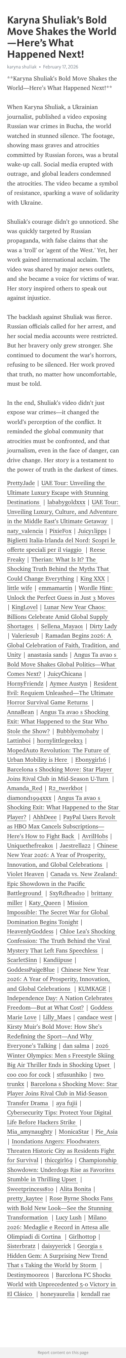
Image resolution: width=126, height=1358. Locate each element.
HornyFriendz (25, 683)
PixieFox (60, 531)
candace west (94, 1017)
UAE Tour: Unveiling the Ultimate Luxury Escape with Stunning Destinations (58, 492)
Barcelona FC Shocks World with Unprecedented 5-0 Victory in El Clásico (62, 1284)
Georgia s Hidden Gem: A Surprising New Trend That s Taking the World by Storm (58, 1255)
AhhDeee (45, 817)
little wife (19, 588)
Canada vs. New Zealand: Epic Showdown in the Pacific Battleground (63, 883)
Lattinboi (19, 740)
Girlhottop (82, 1236)
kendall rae (95, 1294)
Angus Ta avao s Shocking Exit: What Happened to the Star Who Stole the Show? (58, 721)
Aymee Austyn (68, 683)
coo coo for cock (28, 1074)
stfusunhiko (72, 1074)
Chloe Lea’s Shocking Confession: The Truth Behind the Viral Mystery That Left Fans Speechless (62, 941)
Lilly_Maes (57, 1017)
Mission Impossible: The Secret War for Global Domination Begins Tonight (58, 912)
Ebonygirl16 (90, 759)
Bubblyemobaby (77, 731)
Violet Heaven (25, 874)
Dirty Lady (103, 626)
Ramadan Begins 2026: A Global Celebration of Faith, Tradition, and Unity (64, 645)
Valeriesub (25, 635)
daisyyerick (56, 1246)
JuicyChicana (65, 673)
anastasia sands (48, 654)
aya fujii (66, 1103)
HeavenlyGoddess (30, 931)
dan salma (76, 1045)
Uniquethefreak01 (30, 845)
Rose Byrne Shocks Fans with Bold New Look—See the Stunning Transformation (60, 1208)
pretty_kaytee (25, 1198)
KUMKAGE (92, 988)
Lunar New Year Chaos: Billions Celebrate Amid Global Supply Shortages (58, 616)
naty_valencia (25, 531)
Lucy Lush (69, 1217)
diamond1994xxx (29, 798)
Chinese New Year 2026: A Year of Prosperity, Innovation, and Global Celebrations (63, 855)
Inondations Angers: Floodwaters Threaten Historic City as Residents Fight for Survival (61, 1151)
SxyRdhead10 (67, 893)
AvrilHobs (95, 836)
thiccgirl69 (59, 1160)
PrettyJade (21, 483)
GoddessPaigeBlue (31, 969)
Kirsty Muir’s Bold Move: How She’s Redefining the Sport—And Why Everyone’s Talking (55, 1036)
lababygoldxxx (66, 502)
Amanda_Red (24, 788)
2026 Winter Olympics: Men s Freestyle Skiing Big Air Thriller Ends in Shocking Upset (61, 1055)
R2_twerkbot (66, 788)
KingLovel (25, 607)
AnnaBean (20, 712)
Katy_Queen (45, 903)
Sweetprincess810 (30, 1189)
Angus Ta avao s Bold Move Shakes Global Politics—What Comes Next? (62, 664)
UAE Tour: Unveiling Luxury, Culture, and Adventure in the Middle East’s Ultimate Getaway (63, 511)
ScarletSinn (22, 960)
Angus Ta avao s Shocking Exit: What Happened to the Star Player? (63, 807)
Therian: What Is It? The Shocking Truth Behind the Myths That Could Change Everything (59, 569)
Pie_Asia (106, 1131)
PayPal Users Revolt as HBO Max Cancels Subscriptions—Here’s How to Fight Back (62, 826)
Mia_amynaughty (29, 1131)
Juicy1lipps (92, 531)
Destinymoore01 (28, 1275)
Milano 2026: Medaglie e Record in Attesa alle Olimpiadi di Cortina (59, 1227)
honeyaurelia (57, 1294)
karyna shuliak (22, 67)
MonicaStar (74, 1131)
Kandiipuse (57, 960)
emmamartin (55, 588)
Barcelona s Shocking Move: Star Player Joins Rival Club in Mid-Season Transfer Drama (63, 1093)
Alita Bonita (75, 1189)
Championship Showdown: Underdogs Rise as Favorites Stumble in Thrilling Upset (62, 1169)
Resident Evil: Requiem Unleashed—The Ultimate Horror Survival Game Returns (62, 693)
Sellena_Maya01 (62, 626)
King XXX (92, 578)
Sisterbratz (21, 1246)
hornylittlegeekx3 (60, 740)
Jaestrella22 (75, 845)
